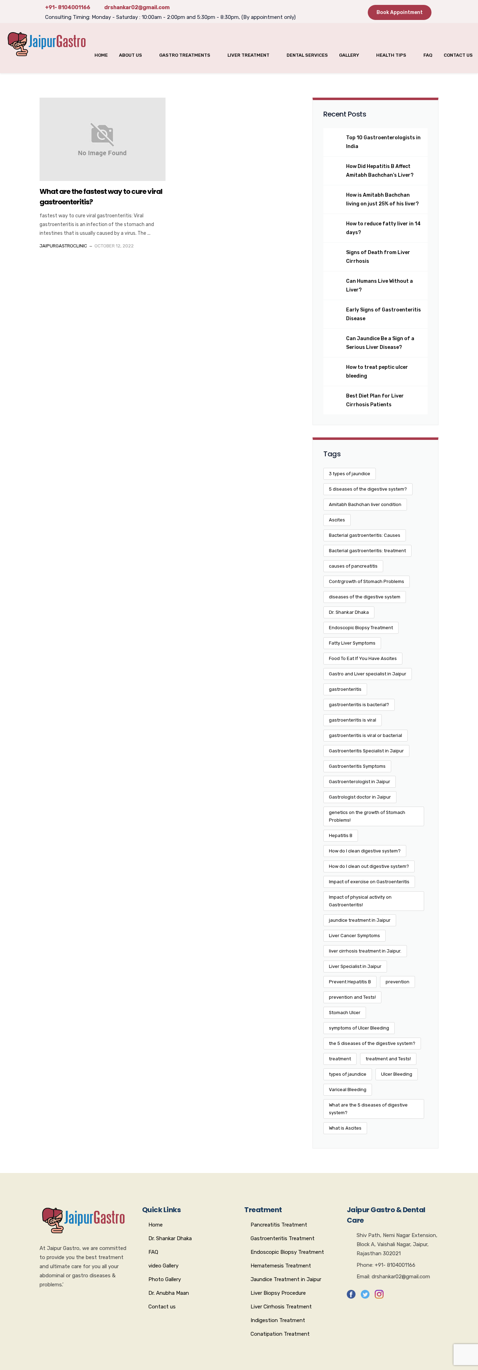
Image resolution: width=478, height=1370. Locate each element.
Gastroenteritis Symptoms (357, 766)
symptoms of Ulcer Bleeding (359, 1028)
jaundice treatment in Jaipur (360, 920)
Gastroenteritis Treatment (283, 1238)
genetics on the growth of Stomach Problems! (367, 816)
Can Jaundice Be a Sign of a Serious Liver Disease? (380, 343)
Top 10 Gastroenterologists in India (383, 142)
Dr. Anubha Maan (168, 1293)
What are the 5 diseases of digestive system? (368, 1108)
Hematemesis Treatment (281, 1266)
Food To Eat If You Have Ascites (363, 658)
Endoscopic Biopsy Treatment (361, 627)
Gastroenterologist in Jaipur (359, 781)
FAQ (428, 55)
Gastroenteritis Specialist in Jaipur (366, 750)
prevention (397, 981)
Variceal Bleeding (347, 1089)
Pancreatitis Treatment (279, 1225)
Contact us (458, 55)
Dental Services (307, 55)
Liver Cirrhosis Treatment (281, 1307)
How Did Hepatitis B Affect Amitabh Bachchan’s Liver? (380, 170)
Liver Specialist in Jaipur (355, 966)
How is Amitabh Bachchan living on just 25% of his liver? (382, 199)
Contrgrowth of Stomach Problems (366, 581)
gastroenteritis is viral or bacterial (365, 735)
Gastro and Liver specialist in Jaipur (367, 673)
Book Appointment (400, 12)
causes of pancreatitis (353, 566)
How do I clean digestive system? (365, 850)
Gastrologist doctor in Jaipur (360, 797)
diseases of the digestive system (364, 596)
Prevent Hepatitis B (350, 981)
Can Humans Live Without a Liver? (379, 285)
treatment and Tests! (388, 1058)
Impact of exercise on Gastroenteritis (369, 881)
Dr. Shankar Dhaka (349, 612)
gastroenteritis (345, 689)
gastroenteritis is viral (352, 720)
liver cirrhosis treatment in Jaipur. (365, 951)
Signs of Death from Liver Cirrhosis (378, 257)
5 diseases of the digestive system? (368, 489)
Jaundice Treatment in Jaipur (286, 1279)
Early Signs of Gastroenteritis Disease (383, 314)
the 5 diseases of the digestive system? (372, 1043)
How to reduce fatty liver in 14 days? (383, 228)
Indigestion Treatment (278, 1320)
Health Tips (391, 55)
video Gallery (163, 1266)
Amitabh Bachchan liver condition (365, 504)
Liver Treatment (248, 55)
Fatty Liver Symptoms (352, 643)
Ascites (337, 519)
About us (130, 55)
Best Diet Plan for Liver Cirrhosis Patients (375, 400)
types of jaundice (347, 1074)
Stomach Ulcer (344, 1012)
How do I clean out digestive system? (369, 866)
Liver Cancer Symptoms (354, 935)
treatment (340, 1058)
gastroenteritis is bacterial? (359, 704)
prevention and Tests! (352, 997)
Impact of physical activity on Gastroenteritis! (360, 900)
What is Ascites (345, 1128)
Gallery (349, 55)
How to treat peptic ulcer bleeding (377, 371)
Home (101, 55)
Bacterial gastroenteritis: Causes (364, 535)
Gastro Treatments (184, 55)
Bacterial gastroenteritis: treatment (367, 550)
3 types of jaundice (349, 473)
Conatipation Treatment (280, 1334)
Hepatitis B (340, 835)
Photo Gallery (164, 1279)
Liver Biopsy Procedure (278, 1293)
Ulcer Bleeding (396, 1074)
